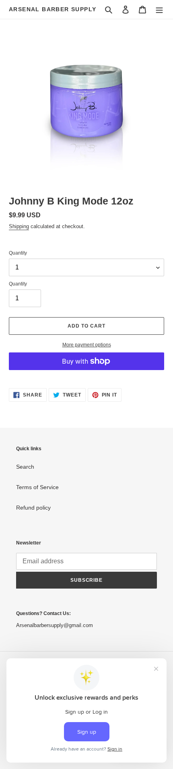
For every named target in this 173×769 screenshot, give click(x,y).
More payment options (86, 345)
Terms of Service (37, 487)
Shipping (19, 226)
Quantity (18, 253)
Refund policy (33, 507)
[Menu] (159, 9)
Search (25, 466)
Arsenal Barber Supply (52, 9)
